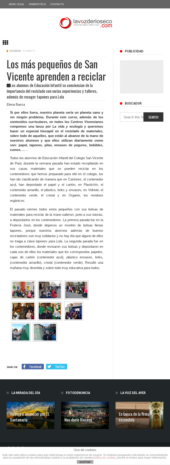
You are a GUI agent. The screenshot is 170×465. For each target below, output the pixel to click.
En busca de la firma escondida (134, 417)
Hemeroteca (37, 4)
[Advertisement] (141, 76)
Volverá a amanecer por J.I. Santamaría (30, 417)
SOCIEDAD (15, 51)
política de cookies (104, 457)
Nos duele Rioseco (78, 419)
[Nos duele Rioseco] (85, 415)
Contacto (57, 4)
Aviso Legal (16, 4)
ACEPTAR (85, 462)
